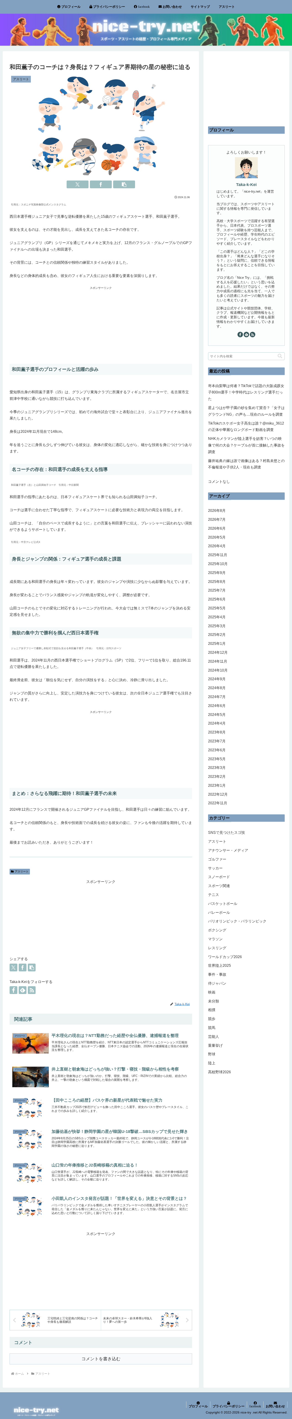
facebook (255, 1406)
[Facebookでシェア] (101, 184)
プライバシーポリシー (229, 1406)
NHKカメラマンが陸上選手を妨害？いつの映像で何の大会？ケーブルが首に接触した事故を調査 (246, 445)
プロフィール (198, 1406)
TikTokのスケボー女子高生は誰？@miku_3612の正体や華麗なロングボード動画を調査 (246, 426)
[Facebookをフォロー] (13, 990)
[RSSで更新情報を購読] (32, 990)
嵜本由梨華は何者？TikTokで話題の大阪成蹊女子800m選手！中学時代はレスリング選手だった (246, 392)
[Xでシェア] (78, 184)
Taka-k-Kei (246, 184)
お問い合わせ (275, 1406)
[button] (124, 184)
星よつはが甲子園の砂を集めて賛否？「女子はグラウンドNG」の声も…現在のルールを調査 (246, 411)
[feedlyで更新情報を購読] (22, 990)
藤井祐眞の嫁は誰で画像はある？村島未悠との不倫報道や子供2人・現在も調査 (246, 464)
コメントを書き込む (100, 1358)
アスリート (22, 871)
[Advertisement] (101, 323)
